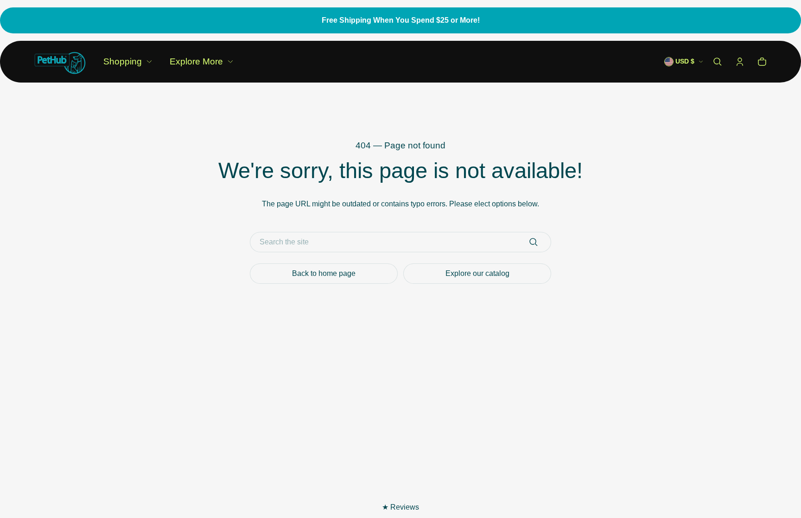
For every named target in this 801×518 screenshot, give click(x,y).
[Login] (740, 61)
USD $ (684, 61)
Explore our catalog (477, 273)
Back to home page (324, 273)
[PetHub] (60, 61)
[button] (717, 61)
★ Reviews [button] (400, 507)
